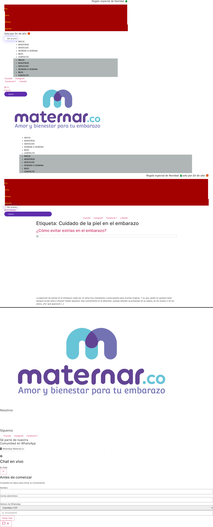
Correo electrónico (9, 496)
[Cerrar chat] (3, 471)
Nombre (4, 488)
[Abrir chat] (6, 524)
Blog (20, 54)
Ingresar (11, 214)
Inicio (21, 41)
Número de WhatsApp (10, 504)
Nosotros (23, 44)
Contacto (23, 57)
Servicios (23, 48)
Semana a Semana (28, 51)
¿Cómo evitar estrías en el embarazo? (71, 230)
